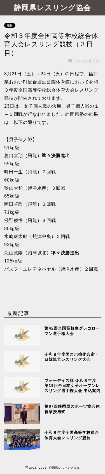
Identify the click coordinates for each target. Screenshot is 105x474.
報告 (10, 25)
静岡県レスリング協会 (52, 8)
